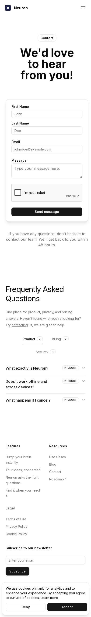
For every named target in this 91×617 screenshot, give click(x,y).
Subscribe (17, 571)
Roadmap (56, 479)
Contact (55, 472)
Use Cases (57, 457)
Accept (67, 607)
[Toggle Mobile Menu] (83, 8)
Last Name (20, 123)
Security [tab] (44, 352)
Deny (25, 607)
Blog (52, 464)
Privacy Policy (16, 526)
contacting (20, 325)
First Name (20, 106)
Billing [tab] (59, 339)
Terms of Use (16, 519)
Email (15, 142)
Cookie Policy (16, 534)
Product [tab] (32, 339)
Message (19, 160)
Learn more (49, 598)
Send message (47, 212)
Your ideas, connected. (23, 470)
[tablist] (45, 339)
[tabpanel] (45, 384)
